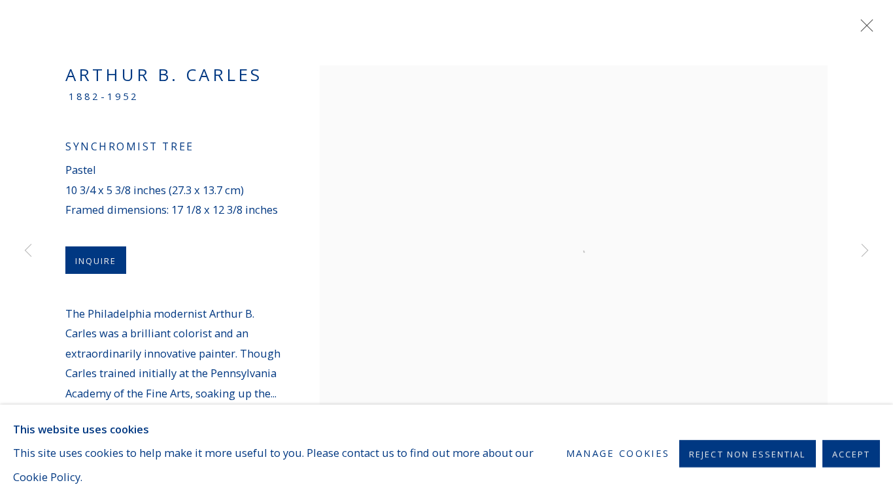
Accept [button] (851, 454)
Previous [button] (28, 251)
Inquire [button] (95, 261)
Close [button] (863, 29)
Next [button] (865, 251)
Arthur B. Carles (163, 74)
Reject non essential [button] (747, 454)
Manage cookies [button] (618, 453)
